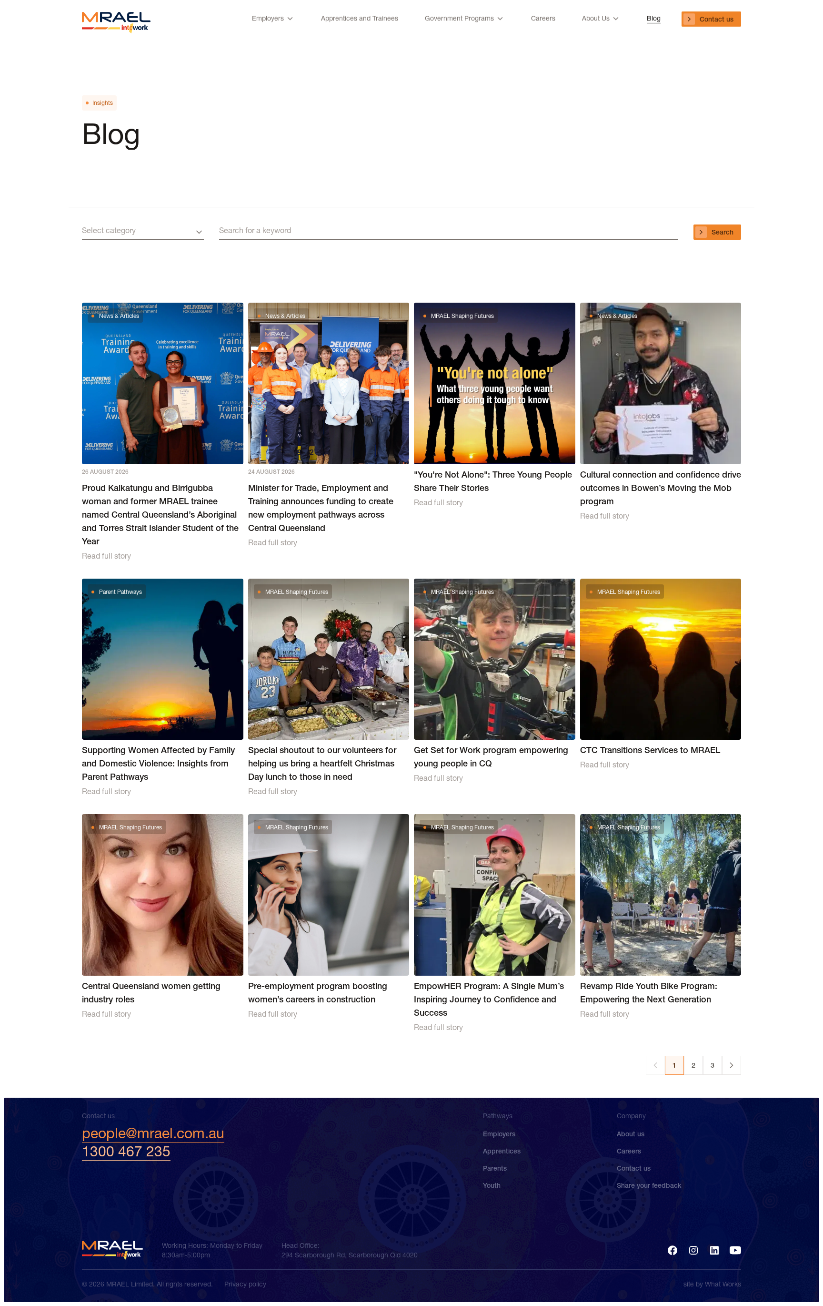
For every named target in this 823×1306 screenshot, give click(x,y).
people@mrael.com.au (153, 1133)
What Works (723, 1284)
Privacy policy (245, 1284)
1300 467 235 (126, 1151)
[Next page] (731, 1065)
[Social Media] (672, 1250)
